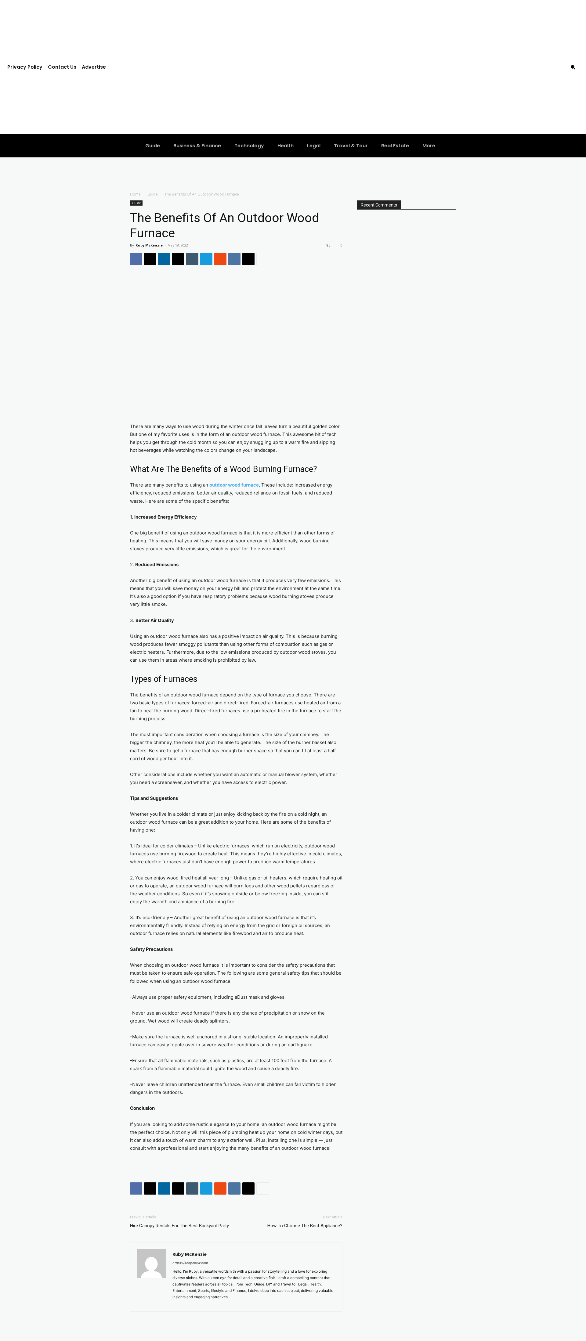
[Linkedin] (164, 259)
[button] (573, 67)
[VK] (234, 259)
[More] (262, 259)
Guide (152, 194)
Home (135, 194)
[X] (150, 259)
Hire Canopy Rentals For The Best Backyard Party (179, 1225)
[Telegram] (206, 259)
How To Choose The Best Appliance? (304, 1225)
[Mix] (220, 259)
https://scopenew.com (190, 1263)
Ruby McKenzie (149, 245)
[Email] (178, 259)
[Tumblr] (192, 259)
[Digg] (248, 259)
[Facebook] (136, 259)
